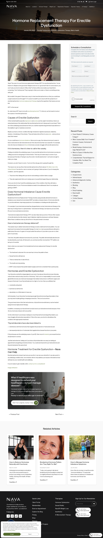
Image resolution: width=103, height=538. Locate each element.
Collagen (75, 195)
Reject (30, 534)
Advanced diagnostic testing (82, 180)
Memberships (36, 505)
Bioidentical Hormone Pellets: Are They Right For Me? (51, 463)
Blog (74, 188)
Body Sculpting (77, 190)
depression (28, 121)
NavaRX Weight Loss (62, 508)
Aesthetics (91, 6)
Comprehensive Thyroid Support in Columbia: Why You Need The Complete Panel (83, 160)
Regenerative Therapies (63, 6)
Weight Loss (52, 6)
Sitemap (34, 521)
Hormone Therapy (43, 6)
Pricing (34, 515)
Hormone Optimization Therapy (60, 30)
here (40, 229)
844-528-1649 (12, 1)
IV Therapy (84, 6)
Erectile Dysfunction (43, 30)
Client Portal (36, 502)
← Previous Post (14, 414)
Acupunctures (77, 175)
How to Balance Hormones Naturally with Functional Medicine (19, 463)
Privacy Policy (80, 535)
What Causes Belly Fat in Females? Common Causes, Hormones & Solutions (84, 142)
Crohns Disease (78, 198)
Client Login (93, 1)
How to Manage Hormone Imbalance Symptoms (80, 463)
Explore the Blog (37, 512)
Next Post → (59, 414)
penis (49, 134)
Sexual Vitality (59, 505)
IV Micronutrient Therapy (63, 515)
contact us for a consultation (36, 364)
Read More (12, 482)
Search (74, 117)
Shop (33, 518)
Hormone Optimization (62, 502)
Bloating (75, 185)
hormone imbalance (24, 140)
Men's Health (75, 30)
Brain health (76, 193)
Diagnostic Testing (75, 6)
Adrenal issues (77, 177)
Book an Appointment (39, 508)
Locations (34, 6)
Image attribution (12, 367)
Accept (12, 534)
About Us (28, 6)
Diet (74, 201)
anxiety (36, 121)
